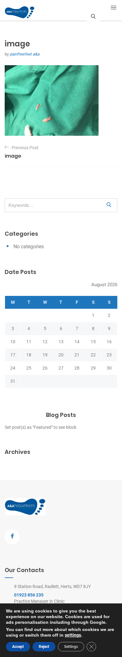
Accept (18, 646)
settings (73, 635)
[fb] (12, 536)
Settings (71, 646)
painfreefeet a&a (24, 54)
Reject (44, 646)
